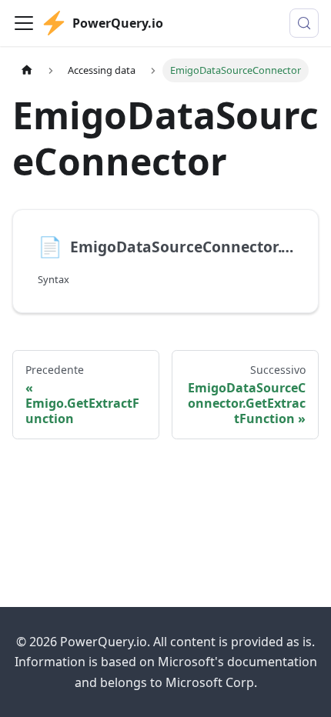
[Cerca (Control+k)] (304, 23)
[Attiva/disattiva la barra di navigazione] (23, 23)
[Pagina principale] (27, 70)
